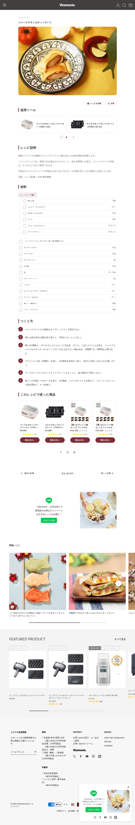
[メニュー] (5, 5)
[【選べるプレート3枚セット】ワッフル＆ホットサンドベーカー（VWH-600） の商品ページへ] (80, 422)
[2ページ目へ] (68, 137)
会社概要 (71, 811)
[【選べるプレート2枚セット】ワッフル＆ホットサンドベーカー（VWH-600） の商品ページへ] (105, 422)
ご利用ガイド (61, 811)
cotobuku (108, 745)
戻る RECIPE (68, 473)
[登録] (35, 752)
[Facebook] (100, 817)
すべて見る (120, 639)
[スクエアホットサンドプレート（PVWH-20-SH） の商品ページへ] (93, 124)
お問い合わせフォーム (83, 743)
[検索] (124, 5)
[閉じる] (128, 787)
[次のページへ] (73, 137)
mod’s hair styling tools (114, 737)
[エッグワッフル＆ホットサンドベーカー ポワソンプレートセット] (67, 669)
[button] (16, 583)
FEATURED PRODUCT (27, 639)
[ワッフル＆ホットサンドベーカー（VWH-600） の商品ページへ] (42, 124)
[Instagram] (110, 817)
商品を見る (29, 440)
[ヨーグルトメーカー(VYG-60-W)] (107, 669)
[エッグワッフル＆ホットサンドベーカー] (27, 669)
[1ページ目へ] (66, 137)
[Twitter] (95, 817)
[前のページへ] (61, 137)
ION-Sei (107, 741)
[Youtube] (105, 817)
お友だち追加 (49, 520)
